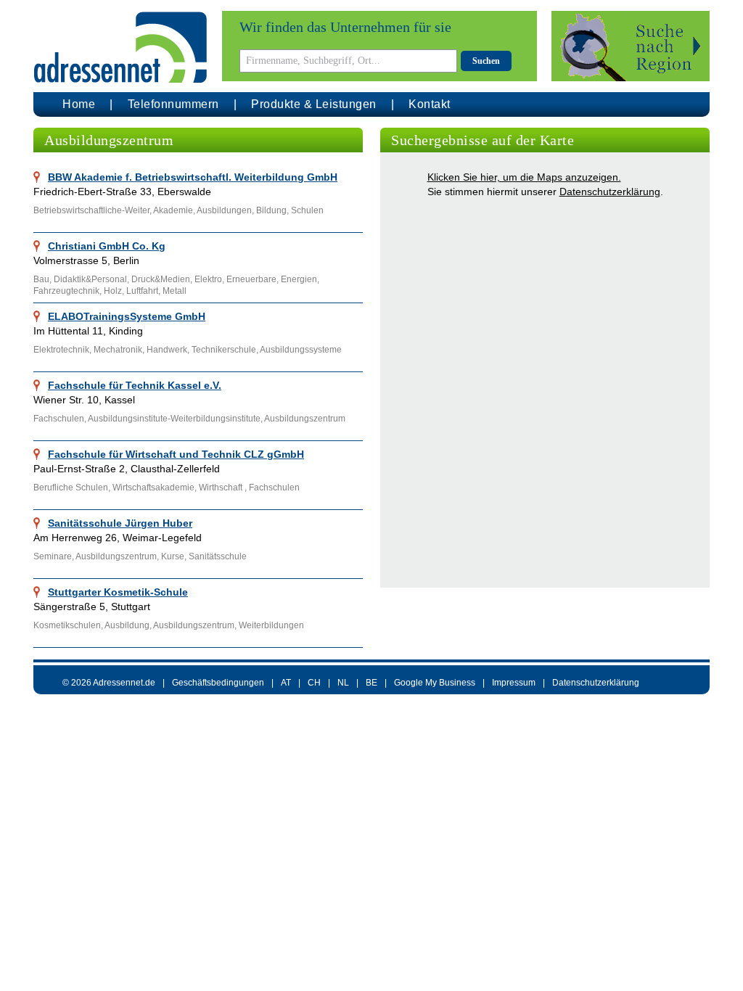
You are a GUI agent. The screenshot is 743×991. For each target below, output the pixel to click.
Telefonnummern (173, 104)
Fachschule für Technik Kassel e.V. (134, 385)
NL (343, 683)
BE (371, 683)
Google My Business (434, 683)
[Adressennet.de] (120, 47)
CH (314, 683)
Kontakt (430, 104)
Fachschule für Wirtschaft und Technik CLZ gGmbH (176, 454)
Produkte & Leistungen (314, 104)
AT (286, 683)
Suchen (486, 61)
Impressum (513, 683)
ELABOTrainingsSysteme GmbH (126, 316)
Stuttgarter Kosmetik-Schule (118, 592)
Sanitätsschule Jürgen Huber (120, 523)
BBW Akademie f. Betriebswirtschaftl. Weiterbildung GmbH (192, 177)
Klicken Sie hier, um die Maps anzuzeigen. (524, 177)
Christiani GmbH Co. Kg (106, 246)
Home (78, 104)
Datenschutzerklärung (609, 191)
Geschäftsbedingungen (218, 683)
